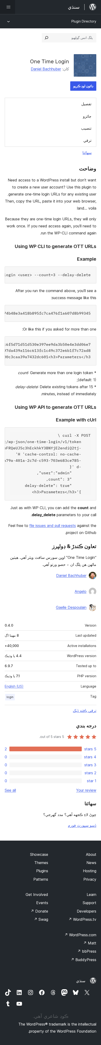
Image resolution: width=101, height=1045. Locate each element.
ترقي (87, 140)
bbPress (86, 951)
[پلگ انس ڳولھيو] (46, 37)
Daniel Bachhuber (46, 69)
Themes (41, 862)
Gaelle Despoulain (71, 607)
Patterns (40, 879)
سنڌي (80, 980)
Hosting (89, 870)
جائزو (87, 116)
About (91, 854)
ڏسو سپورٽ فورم (82, 825)
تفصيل (86, 103)
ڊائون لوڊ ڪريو (83, 86)
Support (89, 902)
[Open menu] (7, 7)
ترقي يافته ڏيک (84, 710)
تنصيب (86, 128)
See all (10, 790)
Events (42, 902)
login (10, 697)
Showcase (39, 854)
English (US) (14, 686)
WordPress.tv (82, 919)
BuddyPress (83, 959)
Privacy (89, 879)
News (91, 862)
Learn (91, 894)
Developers (86, 911)
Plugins (42, 870)
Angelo (80, 591)
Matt (89, 943)
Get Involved (37, 894)
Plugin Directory (83, 21)
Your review (86, 790)
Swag (41, 919)
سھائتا (87, 152)
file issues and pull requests (52, 525)
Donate (39, 911)
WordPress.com (80, 934)
